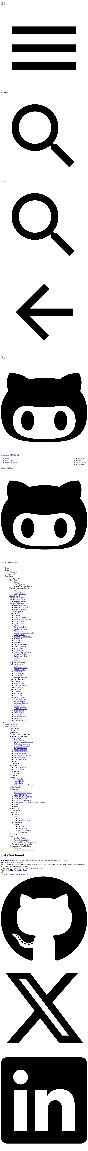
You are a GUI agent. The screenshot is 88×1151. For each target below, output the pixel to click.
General (16, 824)
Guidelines (13, 765)
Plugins (78, 460)
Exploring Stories (15, 689)
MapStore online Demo (18, 870)
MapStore (9, 468)
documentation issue (16, 866)
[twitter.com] (44, 1050)
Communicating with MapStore (20, 846)
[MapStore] (3, 4)
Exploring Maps (14, 613)
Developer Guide (11, 462)
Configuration (14, 789)
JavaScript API (81, 462)
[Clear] (2, 357)
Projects (12, 836)
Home (7, 458)
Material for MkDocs (16, 862)
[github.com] (44, 963)
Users (16, 816)
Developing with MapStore (18, 736)
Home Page (13, 580)
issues (34, 868)
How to (12, 777)
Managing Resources (16, 604)
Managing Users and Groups (19, 588)
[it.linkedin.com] (44, 1149)
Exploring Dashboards (17, 679)
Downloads (80, 458)
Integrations (13, 812)
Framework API (81, 464)
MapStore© (5, 860)
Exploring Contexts (16, 664)
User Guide (9, 460)
